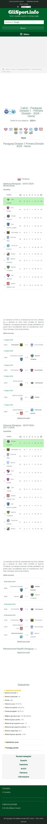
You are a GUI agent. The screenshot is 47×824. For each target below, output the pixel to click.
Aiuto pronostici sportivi (16, 1)
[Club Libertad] (21, 129)
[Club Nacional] (26, 129)
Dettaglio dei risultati (23, 418)
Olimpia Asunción (18, 381)
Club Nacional (14, 370)
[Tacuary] (31, 132)
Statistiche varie (11, 742)
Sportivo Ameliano (17, 395)
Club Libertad (39, 383)
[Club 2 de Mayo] (11, 129)
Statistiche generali (13, 690)
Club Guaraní (14, 232)
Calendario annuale (32, 1)
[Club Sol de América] (31, 129)
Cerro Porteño (38, 370)
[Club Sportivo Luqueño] (36, 129)
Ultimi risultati (24, 4)
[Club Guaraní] (16, 129)
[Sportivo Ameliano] (21, 132)
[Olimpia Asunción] (16, 132)
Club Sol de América (17, 633)
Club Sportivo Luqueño (16, 356)
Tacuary (13, 254)
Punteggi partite (11, 748)
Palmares (23, 772)
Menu (26, 34)
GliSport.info (23, 12)
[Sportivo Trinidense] (26, 132)
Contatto (7, 792)
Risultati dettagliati (23, 756)
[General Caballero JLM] (41, 129)
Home (7, 69)
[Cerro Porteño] (6, 129)
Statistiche (23, 764)
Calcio (13, 69)
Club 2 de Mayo (38, 345)
